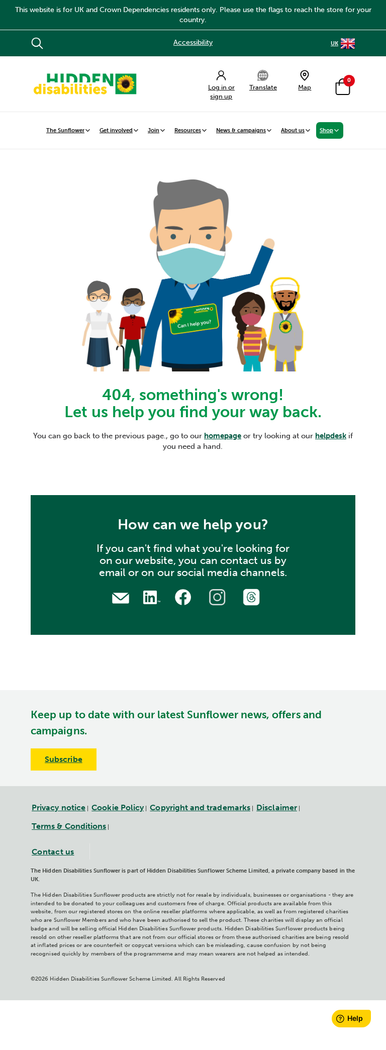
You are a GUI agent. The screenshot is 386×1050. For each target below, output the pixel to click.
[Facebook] (184, 596)
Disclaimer (276, 807)
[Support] (120, 597)
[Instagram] (219, 596)
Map (304, 87)
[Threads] (253, 596)
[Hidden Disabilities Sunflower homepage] (84, 84)
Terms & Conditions (69, 826)
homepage (222, 435)
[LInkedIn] (150, 596)
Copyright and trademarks (200, 807)
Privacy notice (58, 807)
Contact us (53, 851)
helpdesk (330, 435)
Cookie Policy (117, 807)
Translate (263, 87)
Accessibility (193, 42)
